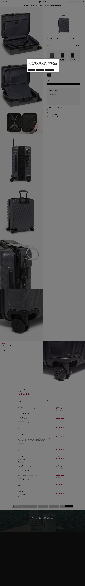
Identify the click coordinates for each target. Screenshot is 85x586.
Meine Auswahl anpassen (49, 69)
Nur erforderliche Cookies (40, 69)
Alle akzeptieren (31, 69)
